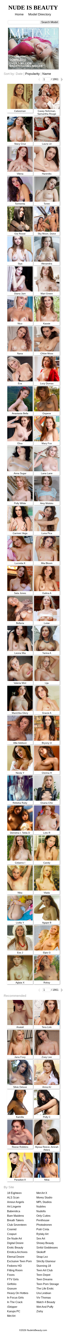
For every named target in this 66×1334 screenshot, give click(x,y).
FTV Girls (13, 1279)
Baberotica (13, 1211)
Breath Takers (15, 1220)
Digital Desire (15, 1243)
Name (46, 73)
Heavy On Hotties (17, 1293)
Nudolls (41, 1211)
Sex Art (40, 1238)
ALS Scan (13, 1197)
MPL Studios (44, 1202)
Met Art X (41, 1193)
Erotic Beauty (15, 1247)
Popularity (32, 73)
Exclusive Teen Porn (19, 1261)
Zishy (39, 1311)
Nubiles (41, 1206)
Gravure (12, 1288)
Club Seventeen (17, 1224)
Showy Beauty (45, 1243)
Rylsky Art (42, 1234)
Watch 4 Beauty (45, 1302)
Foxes (11, 1274)
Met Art (11, 1315)
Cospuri (12, 1234)
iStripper (12, 1306)
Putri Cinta (42, 1229)
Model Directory (39, 14)
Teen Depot (43, 1274)
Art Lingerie (14, 1206)
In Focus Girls (15, 1297)
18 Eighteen (14, 1193)
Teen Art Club (44, 1270)
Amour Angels (15, 1202)
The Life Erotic (45, 1288)
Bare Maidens (15, 1215)
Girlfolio (11, 1284)
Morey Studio (44, 1197)
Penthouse (42, 1220)
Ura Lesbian (43, 1293)
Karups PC (13, 1311)
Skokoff (40, 1252)
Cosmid (11, 1229)
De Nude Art (14, 1238)
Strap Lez (42, 1256)
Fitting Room (15, 1270)
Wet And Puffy (44, 1306)
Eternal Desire (15, 1256)
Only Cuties (43, 1215)
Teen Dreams (44, 1279)
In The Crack (15, 1302)
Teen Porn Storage (47, 1284)
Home (19, 14)
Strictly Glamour (46, 1261)
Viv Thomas (43, 1297)
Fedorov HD (14, 1265)
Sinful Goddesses (47, 1247)
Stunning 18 (43, 1265)
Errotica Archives (17, 1252)
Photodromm (44, 1224)
